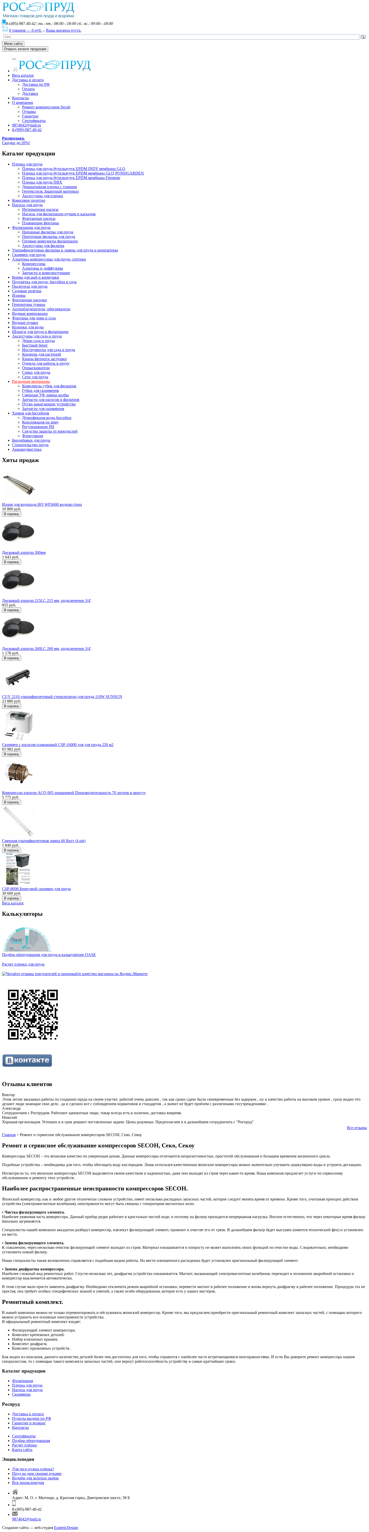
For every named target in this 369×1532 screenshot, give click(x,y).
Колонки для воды (28, 327)
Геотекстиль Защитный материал (50, 191)
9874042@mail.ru (26, 125)
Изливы (19, 295)
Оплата (28, 89)
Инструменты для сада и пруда (48, 350)
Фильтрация (22, 1381)
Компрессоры (33, 264)
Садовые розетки (26, 291)
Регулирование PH (38, 427)
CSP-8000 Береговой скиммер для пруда (36, 889)
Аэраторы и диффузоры (42, 268)
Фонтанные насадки (29, 300)
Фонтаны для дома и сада (34, 318)
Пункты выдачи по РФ (31, 1418)
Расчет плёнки (24, 1445)
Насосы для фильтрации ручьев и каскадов (59, 214)
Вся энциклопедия (28, 1482)
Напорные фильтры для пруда (47, 232)
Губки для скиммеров (40, 390)
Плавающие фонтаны (40, 223)
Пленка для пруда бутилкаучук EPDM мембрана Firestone (71, 178)
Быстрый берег (35, 345)
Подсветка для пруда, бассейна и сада (44, 282)
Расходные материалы (31, 381)
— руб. (26, 30)
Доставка (30, 93)
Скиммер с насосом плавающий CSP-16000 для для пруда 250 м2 (57, 744)
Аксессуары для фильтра (43, 245)
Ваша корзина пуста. (63, 30)
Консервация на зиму (40, 422)
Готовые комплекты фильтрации (50, 241)
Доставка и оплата (28, 80)
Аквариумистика (26, 449)
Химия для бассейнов (30, 413)
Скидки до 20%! (16, 140)
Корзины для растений (41, 354)
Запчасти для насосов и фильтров (50, 399)
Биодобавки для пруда (31, 440)
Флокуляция (32, 436)
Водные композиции (30, 313)
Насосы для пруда (27, 205)
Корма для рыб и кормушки (35, 277)
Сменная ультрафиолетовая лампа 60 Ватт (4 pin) (44, 841)
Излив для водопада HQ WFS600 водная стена (42, 504)
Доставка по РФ (36, 84)
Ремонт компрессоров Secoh (46, 107)
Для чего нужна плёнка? (33, 1469)
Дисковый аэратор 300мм (24, 552)
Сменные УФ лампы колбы (45, 395)
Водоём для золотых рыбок (35, 1478)
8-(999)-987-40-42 (27, 130)
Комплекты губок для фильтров (49, 386)
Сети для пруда (35, 377)
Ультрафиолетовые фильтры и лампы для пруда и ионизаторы (65, 250)
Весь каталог (23, 75)
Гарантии (30, 116)
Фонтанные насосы (38, 218)
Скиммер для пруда (28, 255)
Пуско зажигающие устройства (49, 404)
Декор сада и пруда (38, 341)
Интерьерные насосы (40, 209)
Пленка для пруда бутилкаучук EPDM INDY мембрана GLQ (73, 169)
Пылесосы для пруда (29, 286)
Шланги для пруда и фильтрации (40, 331)
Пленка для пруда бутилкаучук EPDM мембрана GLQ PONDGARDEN (83, 173)
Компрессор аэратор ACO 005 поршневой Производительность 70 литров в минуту (74, 793)
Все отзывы (357, 1128)
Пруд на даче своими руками (37, 1473)
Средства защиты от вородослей (50, 431)
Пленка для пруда (27, 164)
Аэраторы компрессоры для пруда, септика (49, 259)
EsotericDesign (66, 1527)
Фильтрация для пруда (31, 227)
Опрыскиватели (36, 368)
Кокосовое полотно (28, 200)
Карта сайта (22, 1449)
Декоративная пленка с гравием (49, 187)
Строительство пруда (30, 445)
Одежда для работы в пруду (46, 363)
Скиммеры (21, 1394)
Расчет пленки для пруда (23, 964)
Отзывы (29, 111)
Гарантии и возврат (29, 1423)
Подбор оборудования (31, 1440)
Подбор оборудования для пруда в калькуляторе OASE (49, 955)
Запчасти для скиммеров (43, 408)
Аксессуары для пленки (42, 196)
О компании (22, 102)
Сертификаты (34, 120)
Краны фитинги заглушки (44, 359)
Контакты (20, 98)
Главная (9, 1135)
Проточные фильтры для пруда (48, 236)
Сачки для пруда (36, 372)
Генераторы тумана (28, 304)
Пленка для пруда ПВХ (42, 182)
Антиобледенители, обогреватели (41, 309)
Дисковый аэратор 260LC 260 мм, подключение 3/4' (46, 648)
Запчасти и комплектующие (46, 273)
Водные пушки (25, 322)
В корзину (11, 514)
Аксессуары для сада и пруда (37, 336)
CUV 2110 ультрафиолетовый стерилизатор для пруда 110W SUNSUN (62, 696)
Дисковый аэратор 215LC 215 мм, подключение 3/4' (46, 600)
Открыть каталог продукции (25, 49)
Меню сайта (13, 44)
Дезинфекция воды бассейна (46, 418)
